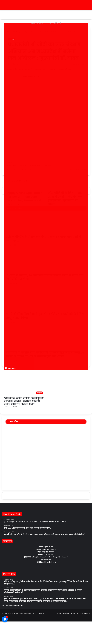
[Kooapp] (51, 566)
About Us (74, 613)
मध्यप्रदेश (11, 39)
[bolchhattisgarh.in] (46, 5)
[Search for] (89, 6)
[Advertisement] (53, 95)
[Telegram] (1, 623)
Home (59, 613)
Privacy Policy (85, 613)
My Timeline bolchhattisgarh (12, 605)
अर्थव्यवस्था (66, 613)
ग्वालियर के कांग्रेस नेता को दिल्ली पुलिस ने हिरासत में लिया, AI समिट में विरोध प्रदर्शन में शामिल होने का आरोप (24, 401)
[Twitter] (0, 623)
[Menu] (3, 6)
